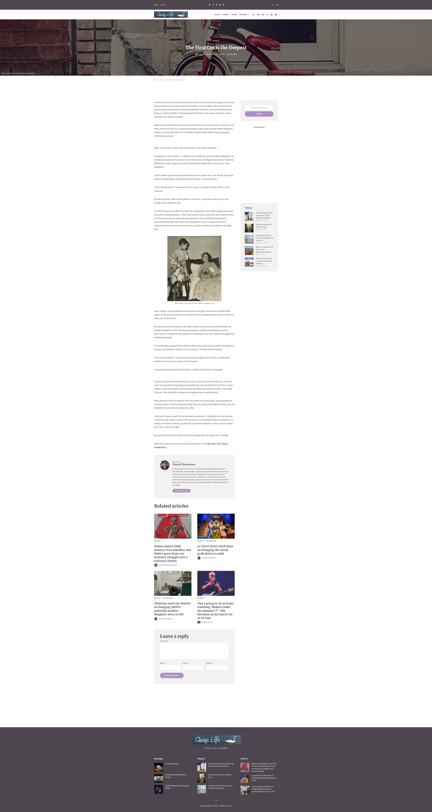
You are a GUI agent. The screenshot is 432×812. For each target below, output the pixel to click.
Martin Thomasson (206, 54)
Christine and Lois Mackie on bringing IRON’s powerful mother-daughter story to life (172, 609)
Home (217, 14)
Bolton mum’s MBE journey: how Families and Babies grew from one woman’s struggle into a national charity (172, 554)
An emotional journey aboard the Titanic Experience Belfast (264, 215)
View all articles (181, 491)
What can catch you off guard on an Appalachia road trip (264, 249)
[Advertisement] (216, 89)
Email (186, 663)
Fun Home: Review (172, 763)
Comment (164, 641)
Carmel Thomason (209, 558)
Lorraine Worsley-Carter (167, 565)
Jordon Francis (207, 622)
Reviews (243, 14)
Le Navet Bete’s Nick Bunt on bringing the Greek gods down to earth (215, 550)
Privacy (207, 748)
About (156, 5)
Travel (234, 14)
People (226, 14)
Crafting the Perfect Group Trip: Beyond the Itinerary (264, 238)
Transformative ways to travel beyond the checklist (264, 261)
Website (209, 663)
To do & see (211, 541)
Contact (162, 5)
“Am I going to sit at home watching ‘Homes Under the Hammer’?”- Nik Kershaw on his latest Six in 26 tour (215, 611)
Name (163, 663)
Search (259, 114)
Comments (223, 748)
